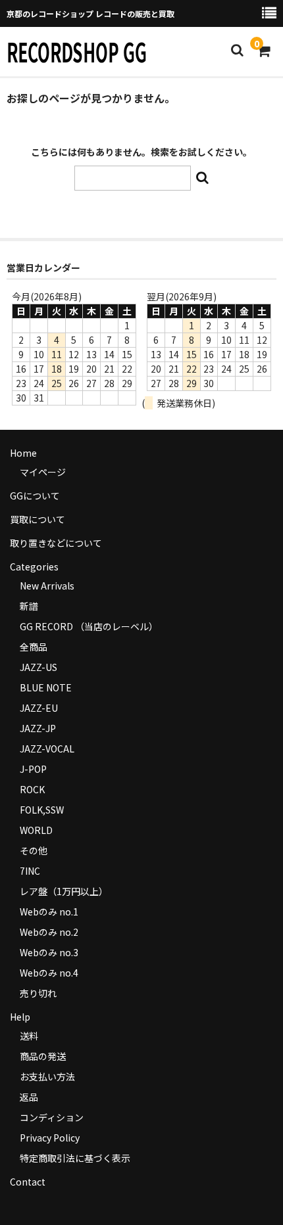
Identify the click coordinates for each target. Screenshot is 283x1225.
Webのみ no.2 (49, 931)
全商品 (33, 646)
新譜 (29, 605)
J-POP (33, 768)
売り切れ (38, 993)
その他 (33, 850)
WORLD (36, 830)
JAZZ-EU (39, 707)
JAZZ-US (38, 667)
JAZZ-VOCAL (47, 748)
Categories (34, 566)
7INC (30, 870)
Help (20, 1016)
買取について (37, 519)
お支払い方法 (47, 1076)
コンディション (52, 1117)
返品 (29, 1096)
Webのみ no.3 (49, 952)
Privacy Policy (50, 1137)
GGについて (35, 495)
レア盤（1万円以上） (64, 891)
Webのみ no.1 (49, 911)
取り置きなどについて (56, 542)
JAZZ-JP (38, 728)
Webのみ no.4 (49, 972)
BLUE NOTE (46, 687)
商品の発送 (43, 1056)
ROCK (32, 789)
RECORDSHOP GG (77, 51)
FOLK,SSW (42, 809)
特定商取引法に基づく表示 (75, 1158)
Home (23, 452)
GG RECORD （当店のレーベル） (89, 626)
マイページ (43, 471)
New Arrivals (47, 585)
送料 (29, 1035)
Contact (27, 1181)
